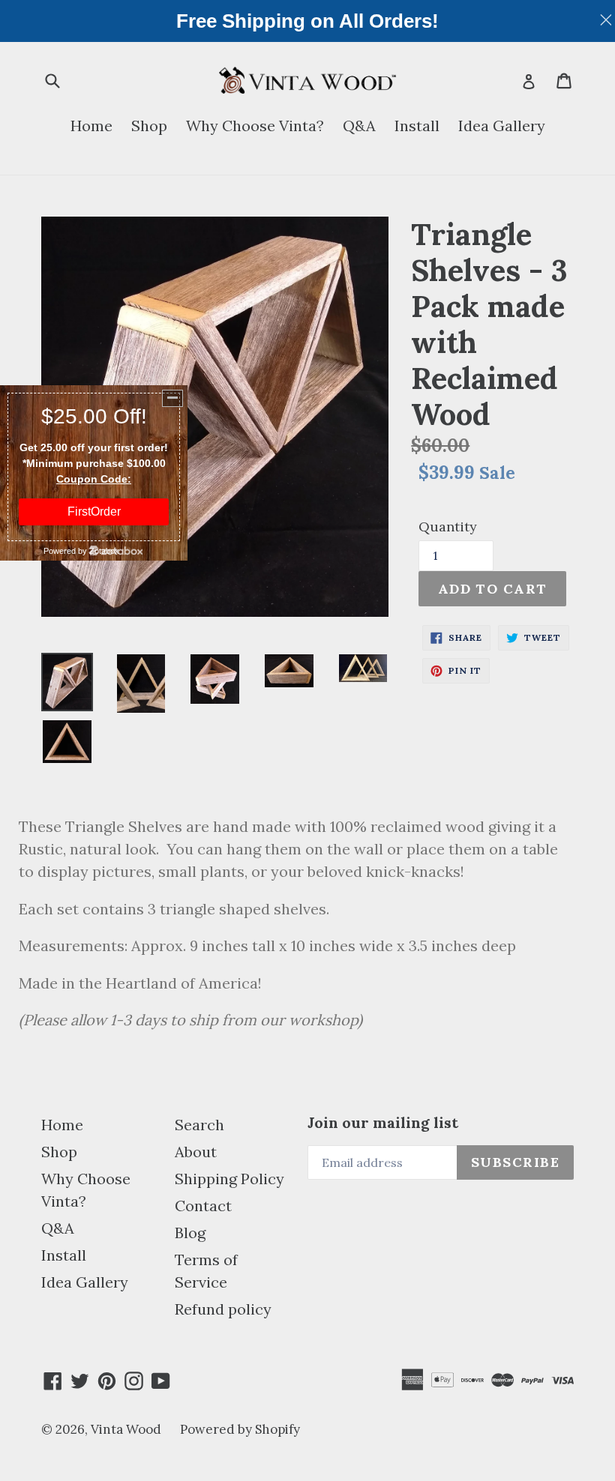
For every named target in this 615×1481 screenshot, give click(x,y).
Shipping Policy (229, 1178)
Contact (203, 1205)
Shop (149, 125)
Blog (190, 1232)
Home (91, 125)
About (196, 1151)
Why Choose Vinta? (255, 125)
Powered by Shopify (240, 1429)
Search (199, 1124)
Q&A (359, 125)
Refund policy (223, 1309)
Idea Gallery (501, 125)
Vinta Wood (126, 1429)
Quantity (447, 526)
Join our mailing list (383, 1123)
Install (417, 125)
